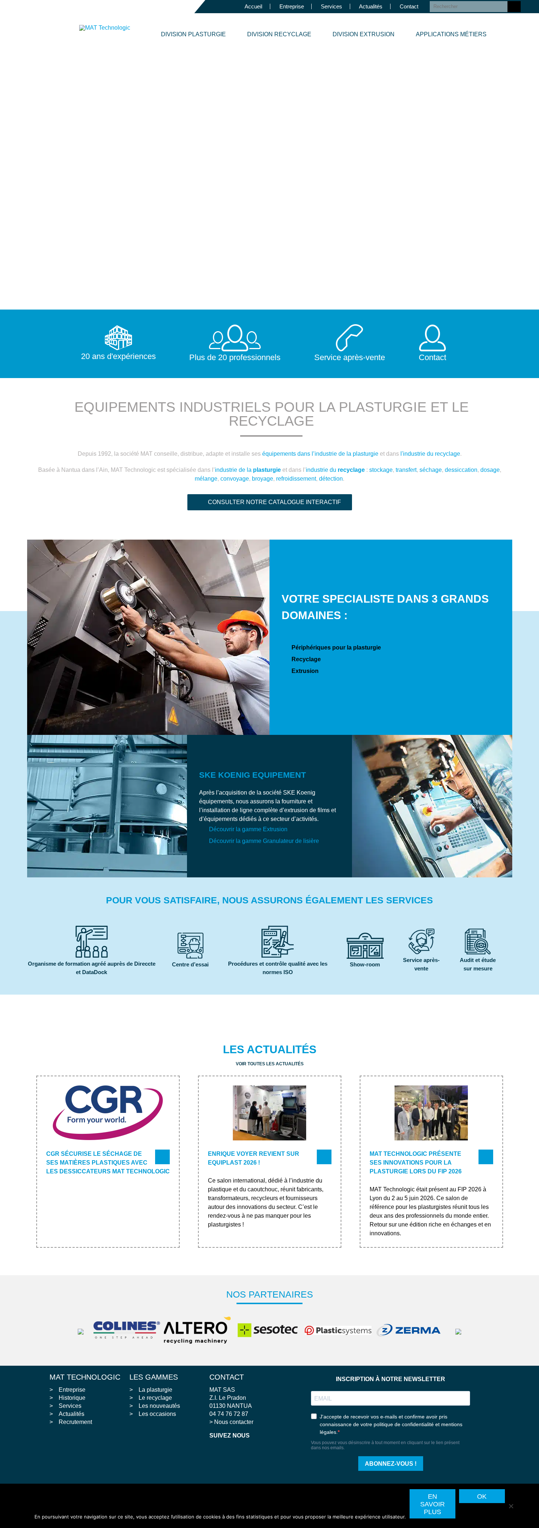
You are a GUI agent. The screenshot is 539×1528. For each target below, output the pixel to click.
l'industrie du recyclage (430, 454)
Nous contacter (233, 1422)
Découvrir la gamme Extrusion (248, 829)
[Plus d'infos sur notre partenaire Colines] (129, 1330)
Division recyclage (279, 34)
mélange (206, 479)
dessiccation (461, 470)
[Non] (511, 1505)
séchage (430, 470)
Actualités (370, 6)
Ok (482, 1496)
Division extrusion (364, 34)
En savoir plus (432, 1504)
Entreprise (291, 6)
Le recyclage (155, 1398)
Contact (409, 6)
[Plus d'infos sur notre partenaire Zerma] (410, 1330)
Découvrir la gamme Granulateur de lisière (264, 841)
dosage (490, 470)
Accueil (253, 6)
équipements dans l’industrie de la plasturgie (320, 454)
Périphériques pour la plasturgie (336, 647)
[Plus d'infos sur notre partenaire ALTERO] (199, 1330)
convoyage (234, 479)
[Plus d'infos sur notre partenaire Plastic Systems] (340, 1330)
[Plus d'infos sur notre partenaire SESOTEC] (269, 1330)
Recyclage (306, 659)
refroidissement (296, 479)
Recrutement (75, 1422)
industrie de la (248, 470)
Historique (72, 1398)
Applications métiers (451, 34)
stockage (381, 470)
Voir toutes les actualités (270, 1063)
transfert (406, 470)
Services (331, 6)
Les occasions (157, 1414)
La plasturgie (155, 1390)
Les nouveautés (159, 1406)
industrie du (335, 470)
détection (331, 479)
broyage (262, 479)
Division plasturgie (193, 34)
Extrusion (305, 671)
